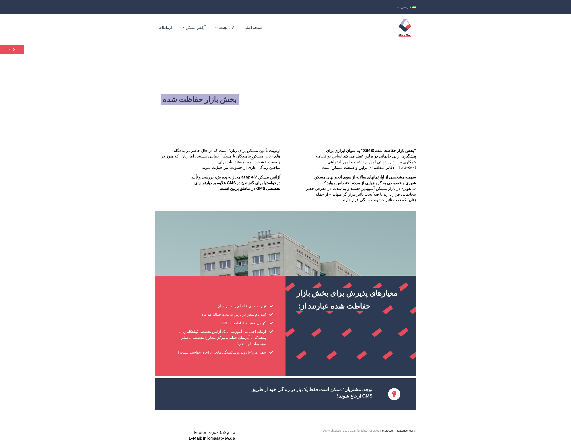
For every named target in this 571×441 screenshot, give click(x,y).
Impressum (388, 430)
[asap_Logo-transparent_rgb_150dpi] (405, 18)
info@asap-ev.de (219, 438)
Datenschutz (405, 430)
